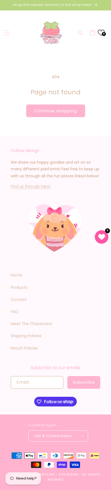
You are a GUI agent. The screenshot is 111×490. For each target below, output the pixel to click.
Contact (19, 299)
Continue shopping (55, 111)
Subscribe (84, 382)
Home (16, 275)
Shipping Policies (26, 335)
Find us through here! (31, 186)
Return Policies (24, 348)
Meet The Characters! (31, 323)
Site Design (68, 474)
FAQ (14, 311)
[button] (7, 33)
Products (19, 287)
